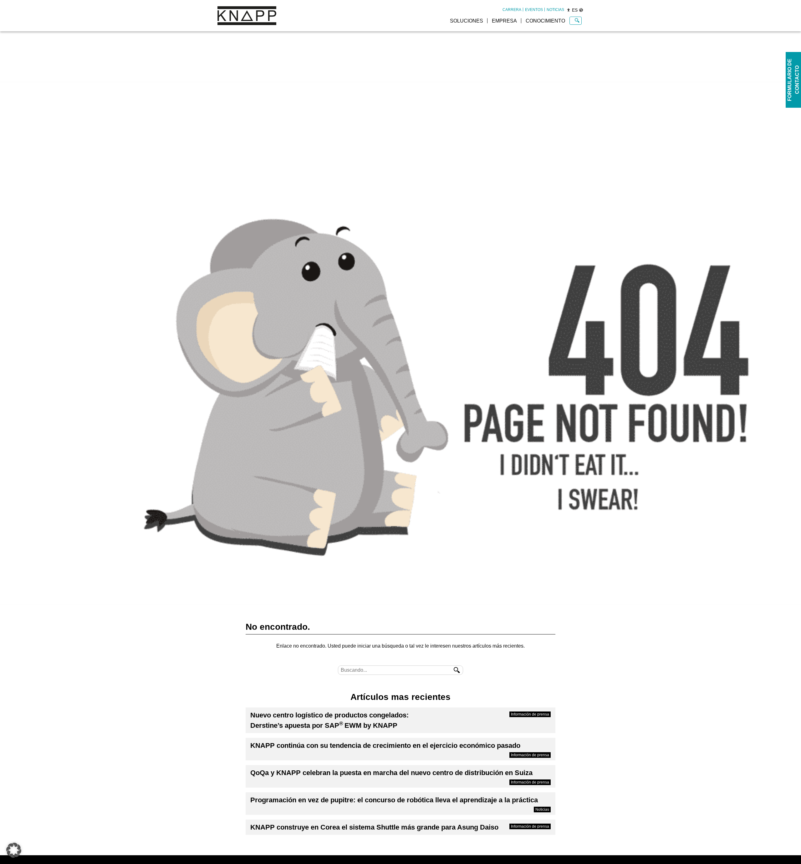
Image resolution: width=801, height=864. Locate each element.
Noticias (555, 10)
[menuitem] (512, 9)
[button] (14, 850)
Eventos (534, 10)
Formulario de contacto (793, 80)
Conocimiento (545, 20)
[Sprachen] (581, 10)
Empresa (504, 20)
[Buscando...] (577, 20)
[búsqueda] (457, 670)
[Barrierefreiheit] (568, 10)
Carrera (512, 10)
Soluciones (466, 20)
